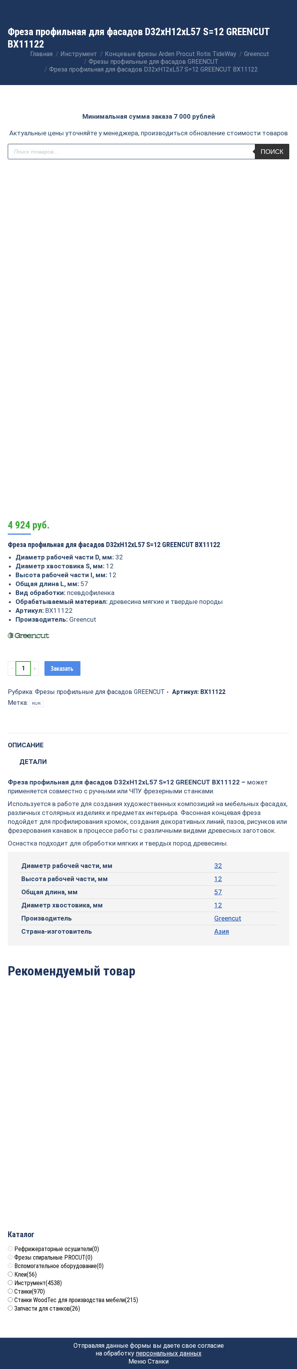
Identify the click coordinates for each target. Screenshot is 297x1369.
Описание (26, 745)
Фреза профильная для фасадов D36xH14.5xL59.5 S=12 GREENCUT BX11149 (53, 1064)
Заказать (62, 668)
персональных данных (168, 1353)
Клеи (25, 1274)
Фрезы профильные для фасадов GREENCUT (100, 692)
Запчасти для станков (47, 1308)
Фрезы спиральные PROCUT (53, 1257)
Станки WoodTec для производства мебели (76, 1300)
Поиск (272, 151)
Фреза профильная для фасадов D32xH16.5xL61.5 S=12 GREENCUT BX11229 (53, 1179)
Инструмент (38, 1283)
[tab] (148, 741)
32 (218, 865)
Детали (33, 761)
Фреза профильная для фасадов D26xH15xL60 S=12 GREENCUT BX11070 (244, 1064)
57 (218, 892)
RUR (36, 703)
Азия (221, 931)
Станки (29, 1291)
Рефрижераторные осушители (56, 1249)
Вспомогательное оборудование (59, 1266)
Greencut (227, 918)
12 (218, 879)
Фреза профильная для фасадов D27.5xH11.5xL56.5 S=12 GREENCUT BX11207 (148, 1064)
